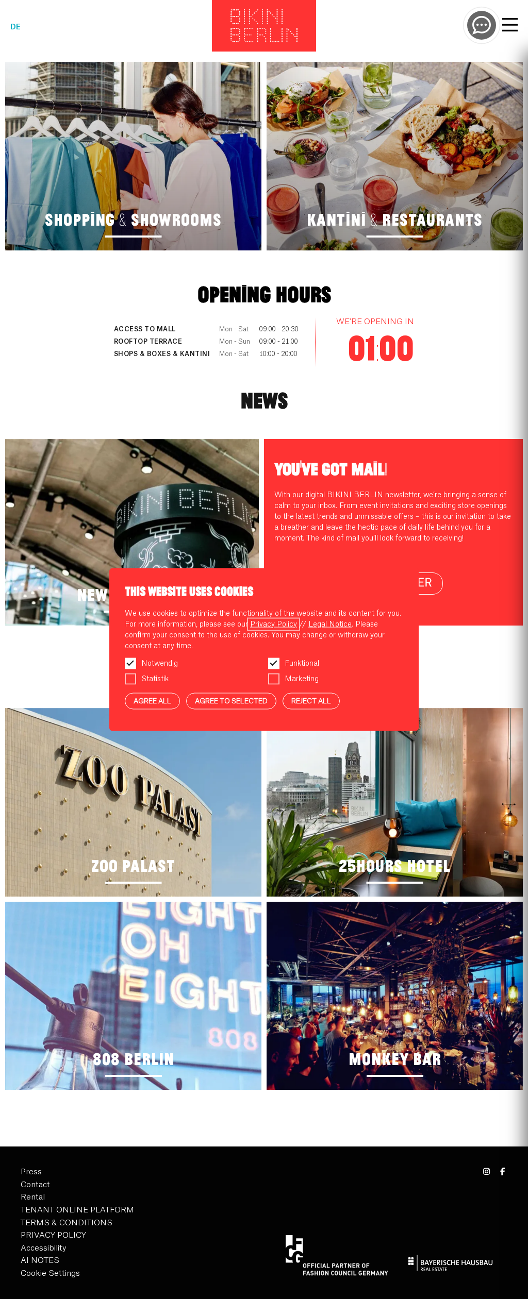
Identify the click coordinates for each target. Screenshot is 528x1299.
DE (15, 27)
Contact (35, 1185)
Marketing (302, 678)
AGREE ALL (152, 700)
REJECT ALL (311, 700)
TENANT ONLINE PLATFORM (77, 1210)
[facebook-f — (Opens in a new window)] (502, 1172)
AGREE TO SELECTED (231, 700)
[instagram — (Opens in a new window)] (487, 1172)
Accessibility (43, 1248)
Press (31, 1172)
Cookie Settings (50, 1273)
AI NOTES (40, 1260)
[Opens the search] (481, 25)
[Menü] (510, 26)
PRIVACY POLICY (53, 1235)
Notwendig (159, 663)
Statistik (155, 678)
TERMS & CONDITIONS (66, 1223)
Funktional (302, 663)
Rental (33, 1197)
